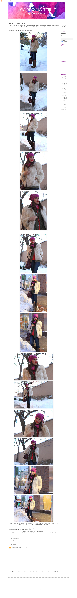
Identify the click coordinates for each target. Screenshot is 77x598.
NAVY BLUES (64, 104)
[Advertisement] (32, 582)
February (64, 95)
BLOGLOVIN (64, 28)
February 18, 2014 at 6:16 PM (22, 547)
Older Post (56, 571)
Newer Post (11, 571)
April (64, 92)
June (64, 89)
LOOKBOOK (64, 27)
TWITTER (63, 26)
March (64, 93)
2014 (63, 76)
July (63, 88)
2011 (63, 109)
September (65, 84)
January (64, 106)
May (64, 91)
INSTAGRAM (64, 24)
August (64, 86)
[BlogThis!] (14, 538)
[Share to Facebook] (16, 538)
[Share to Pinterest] (18, 538)
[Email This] (13, 538)
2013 (63, 77)
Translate (65, 41)
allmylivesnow (14, 547)
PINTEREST (64, 25)
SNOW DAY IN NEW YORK (65, 98)
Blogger (40, 589)
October (64, 83)
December (65, 78)
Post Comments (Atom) (18, 573)
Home (34, 571)
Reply (13, 552)
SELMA (64, 102)
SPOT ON (64, 100)
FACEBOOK (64, 22)
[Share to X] (15, 538)
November (65, 81)
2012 (63, 107)
